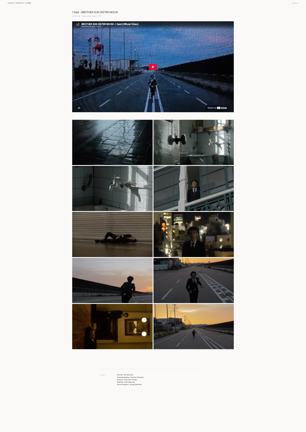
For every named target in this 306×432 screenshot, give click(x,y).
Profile (295, 3)
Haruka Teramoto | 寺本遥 (19, 3)
